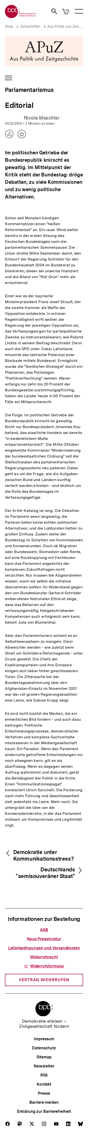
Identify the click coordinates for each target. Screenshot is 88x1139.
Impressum (44, 1039)
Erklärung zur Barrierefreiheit (44, 1111)
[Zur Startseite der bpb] (21, 16)
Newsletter (44, 1066)
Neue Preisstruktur (44, 939)
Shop (9, 26)
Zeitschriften (30, 26)
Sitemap (43, 1057)
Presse (44, 1093)
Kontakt (44, 1084)
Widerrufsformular (47, 966)
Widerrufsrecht (44, 957)
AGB (44, 930)
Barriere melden (44, 1102)
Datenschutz (44, 1048)
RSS (44, 1075)
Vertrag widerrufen (44, 980)
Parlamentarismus (29, 89)
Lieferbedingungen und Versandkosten (44, 948)
